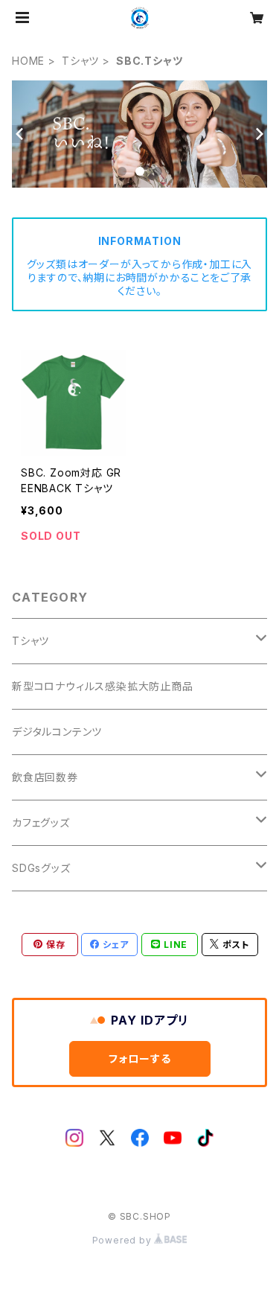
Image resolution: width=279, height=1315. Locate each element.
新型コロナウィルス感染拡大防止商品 (102, 686)
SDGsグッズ (41, 868)
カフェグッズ (41, 822)
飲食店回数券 (45, 777)
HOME (28, 60)
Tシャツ (80, 60)
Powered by (123, 1240)
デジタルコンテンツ (57, 731)
